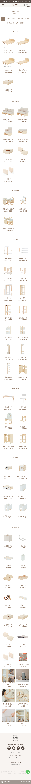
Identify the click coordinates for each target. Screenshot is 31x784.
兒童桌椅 (20, 19)
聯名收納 (15, 23)
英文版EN (19, 762)
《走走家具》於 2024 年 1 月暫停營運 (15, 1)
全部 (3, 19)
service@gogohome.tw (15, 755)
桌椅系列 (9, 23)
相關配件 (21, 23)
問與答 (21, 744)
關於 (12, 744)
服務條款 (11, 762)
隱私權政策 (15, 762)
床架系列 (8, 19)
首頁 (9, 744)
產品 (15, 744)
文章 (18, 744)
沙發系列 (14, 19)
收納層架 (26, 19)
